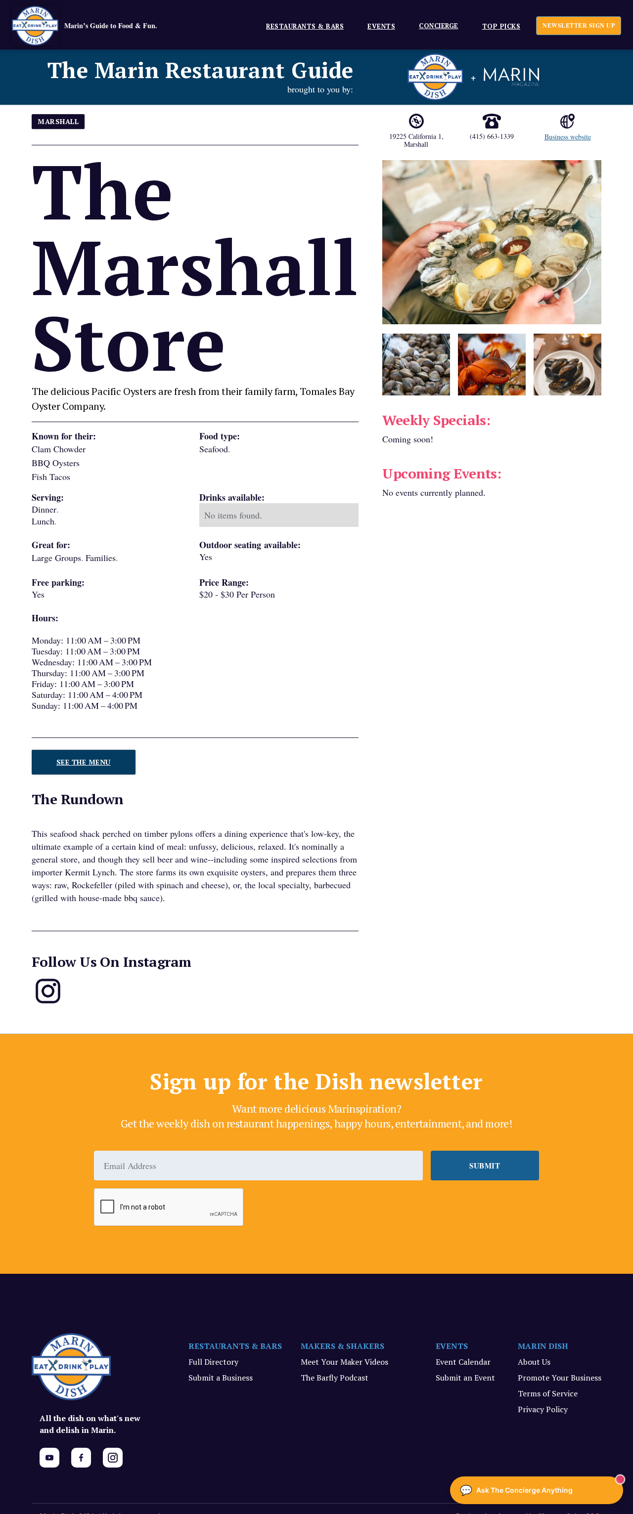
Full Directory (213, 1362)
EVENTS (381, 26)
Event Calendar (463, 1362)
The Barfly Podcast (334, 1378)
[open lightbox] (491, 242)
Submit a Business (220, 1378)
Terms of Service (548, 1393)
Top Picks (501, 26)
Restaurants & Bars (305, 26)
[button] (301, 25)
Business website (567, 136)
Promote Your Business (559, 1378)
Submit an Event (465, 1378)
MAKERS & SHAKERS (342, 1346)
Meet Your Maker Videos (344, 1362)
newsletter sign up (579, 25)
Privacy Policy (543, 1409)
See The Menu (83, 762)
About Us (534, 1362)
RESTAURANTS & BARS (235, 1346)
